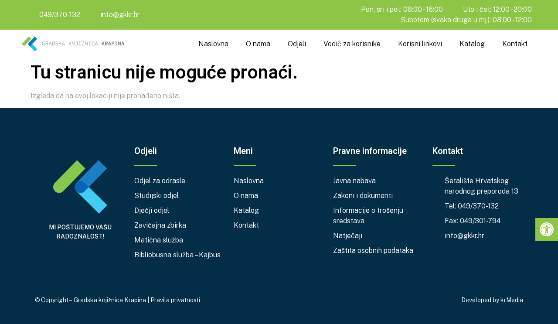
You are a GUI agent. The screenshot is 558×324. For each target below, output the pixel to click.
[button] (546, 229)
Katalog (472, 44)
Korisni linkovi (420, 44)
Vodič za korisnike (352, 44)
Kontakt (514, 44)
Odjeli (297, 44)
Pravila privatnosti (175, 300)
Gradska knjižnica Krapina (110, 300)
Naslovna (213, 44)
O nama (258, 44)
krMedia (511, 300)
